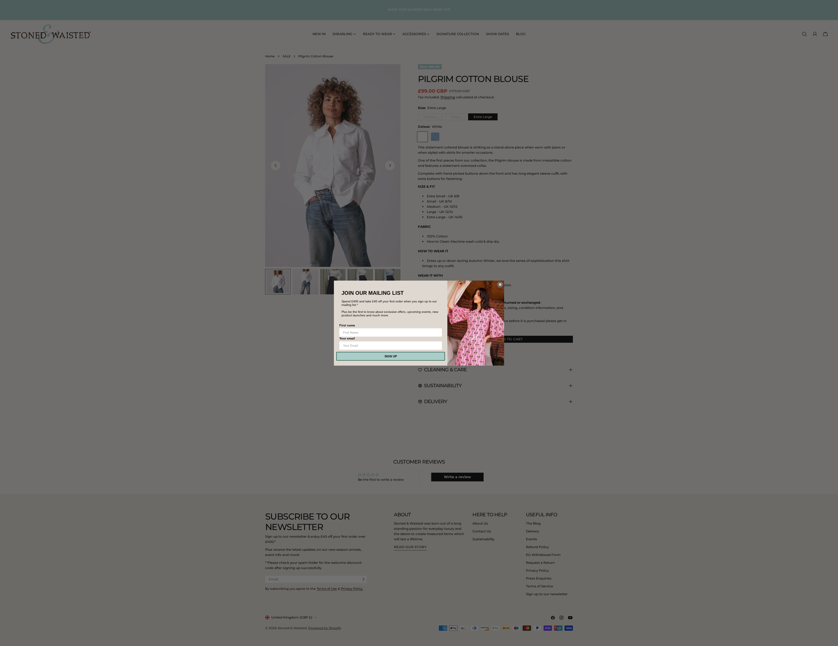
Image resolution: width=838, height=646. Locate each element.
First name (347, 325)
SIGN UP (391, 356)
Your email (347, 338)
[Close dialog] (500, 284)
